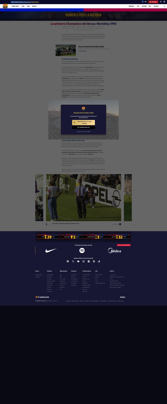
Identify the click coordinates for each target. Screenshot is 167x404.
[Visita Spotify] (82, 250)
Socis (150, 6)
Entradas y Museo (86, 278)
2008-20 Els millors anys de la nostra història (117, 277)
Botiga (23, 6)
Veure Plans (154, 1)
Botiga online (85, 283)
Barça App (84, 281)
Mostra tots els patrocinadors (124, 245)
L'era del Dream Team (114, 281)
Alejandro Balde (50, 274)
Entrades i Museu (15, 6)
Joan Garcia (37, 276)
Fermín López (62, 278)
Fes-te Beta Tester (86, 287)
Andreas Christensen (51, 281)
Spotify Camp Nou (98, 274)
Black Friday (85, 289)
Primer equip (131, 6)
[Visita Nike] (51, 250)
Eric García (49, 287)
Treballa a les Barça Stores (100, 283)
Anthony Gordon (74, 281)
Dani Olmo (62, 285)
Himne (96, 281)
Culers (28, 6)
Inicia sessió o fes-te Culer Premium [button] (86, 122)
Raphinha (73, 276)
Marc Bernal (62, 287)
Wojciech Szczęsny (38, 274)
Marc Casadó (62, 281)
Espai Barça (144, 6)
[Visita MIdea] (114, 250)
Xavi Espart (49, 278)
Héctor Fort (49, 289)
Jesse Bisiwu (73, 285)
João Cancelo (49, 291)
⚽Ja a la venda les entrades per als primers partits (25, 2)
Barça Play (34, 6)
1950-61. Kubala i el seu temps (115, 283)
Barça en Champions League (115, 287)
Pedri (61, 276)
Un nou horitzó (113, 274)
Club (138, 6)
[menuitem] (164, 1)
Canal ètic (97, 276)
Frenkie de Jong (63, 283)
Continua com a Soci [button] (87, 128)
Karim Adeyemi (74, 283)
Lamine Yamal (74, 274)
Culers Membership (86, 274)
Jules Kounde (49, 285)
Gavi (60, 274)
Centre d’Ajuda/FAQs (86, 285)
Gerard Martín (49, 283)
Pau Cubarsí (49, 276)
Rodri (61, 289)
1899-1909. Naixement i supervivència (117, 285)
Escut (96, 278)
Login (145, 2)
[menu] (164, 2)
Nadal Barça (85, 291)
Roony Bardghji (74, 278)
